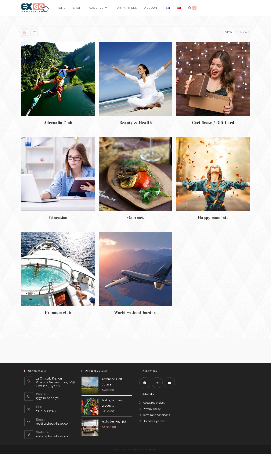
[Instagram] (157, 382)
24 (241, 32)
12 (235, 32)
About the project (154, 402)
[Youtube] (169, 382)
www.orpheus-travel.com (53, 436)
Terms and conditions (156, 415)
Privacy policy (151, 408)
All (247, 32)
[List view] (34, 32)
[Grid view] (24, 32)
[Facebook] (144, 382)
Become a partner (154, 421)
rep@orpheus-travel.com (53, 423)
